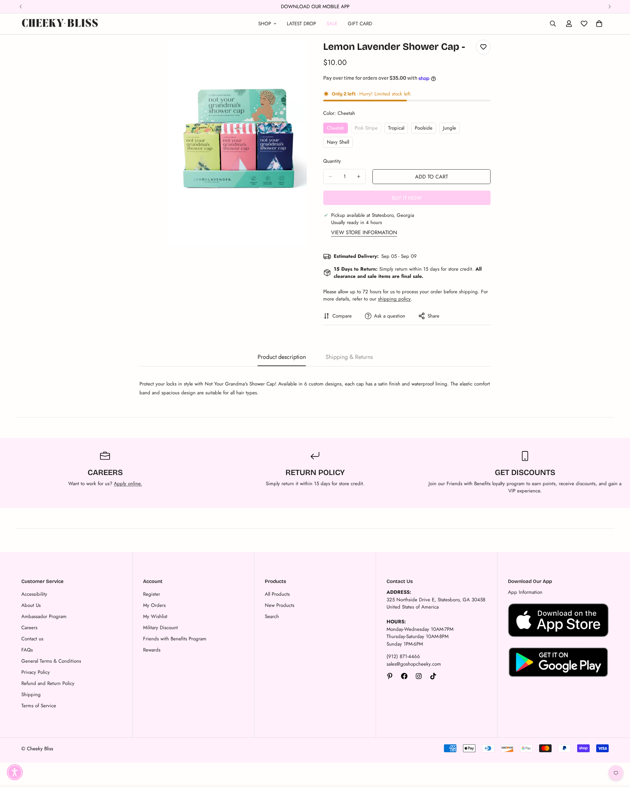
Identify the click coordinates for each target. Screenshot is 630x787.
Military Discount (160, 627)
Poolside (425, 129)
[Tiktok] (433, 676)
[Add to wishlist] (483, 47)
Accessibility (34, 594)
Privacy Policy (35, 672)
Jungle (451, 129)
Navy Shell (340, 143)
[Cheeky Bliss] (59, 23)
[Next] (609, 6)
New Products (279, 605)
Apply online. (128, 483)
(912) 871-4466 (403, 656)
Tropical (398, 129)
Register (151, 594)
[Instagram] (418, 676)
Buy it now (407, 198)
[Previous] (20, 6)
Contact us (32, 638)
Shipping (31, 694)
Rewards (151, 649)
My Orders (154, 605)
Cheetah (337, 129)
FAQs (27, 649)
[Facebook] (404, 676)
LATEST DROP (301, 23)
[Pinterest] (390, 676)
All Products (277, 594)
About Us (31, 605)
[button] (15, 772)
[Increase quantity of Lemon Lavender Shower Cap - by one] (359, 176)
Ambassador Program (44, 616)
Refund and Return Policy (47, 683)
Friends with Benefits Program (174, 638)
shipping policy (394, 298)
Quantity (332, 161)
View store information (364, 232)
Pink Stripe (368, 129)
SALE (331, 23)
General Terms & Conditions (51, 661)
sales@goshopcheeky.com (414, 664)
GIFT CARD (360, 23)
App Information (525, 592)
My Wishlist (155, 616)
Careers (29, 627)
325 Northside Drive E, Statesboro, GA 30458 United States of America (436, 603)
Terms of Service (38, 705)
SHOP (264, 23)
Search (272, 616)
